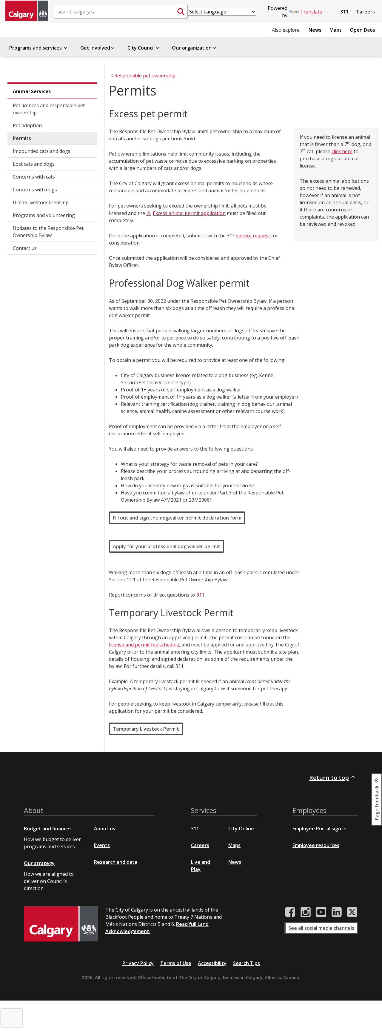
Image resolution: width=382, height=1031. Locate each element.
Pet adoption (27, 125)
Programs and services (36, 47)
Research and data (115, 862)
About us (104, 828)
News (315, 30)
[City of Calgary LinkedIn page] (337, 912)
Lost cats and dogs (34, 164)
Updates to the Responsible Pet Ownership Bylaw (48, 232)
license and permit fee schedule (144, 644)
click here (342, 151)
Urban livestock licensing (41, 202)
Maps (335, 30)
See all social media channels (321, 928)
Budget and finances (48, 828)
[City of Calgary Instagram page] (306, 912)
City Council (141, 47)
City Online (241, 828)
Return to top (329, 778)
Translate (311, 11)
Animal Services (32, 91)
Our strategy (39, 863)
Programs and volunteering (44, 215)
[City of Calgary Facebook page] (290, 912)
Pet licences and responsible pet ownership (49, 109)
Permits (22, 138)
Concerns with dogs (35, 189)
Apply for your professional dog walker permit (166, 546)
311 (345, 11)
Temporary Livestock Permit (146, 729)
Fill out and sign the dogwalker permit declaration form (177, 517)
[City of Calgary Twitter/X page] (352, 912)
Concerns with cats (34, 176)
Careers (366, 11)
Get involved (95, 47)
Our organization (192, 47)
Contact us (25, 248)
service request (253, 235)
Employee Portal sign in (319, 828)
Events (102, 845)
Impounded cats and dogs (41, 151)
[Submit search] (180, 11)
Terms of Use (175, 963)
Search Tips (246, 963)
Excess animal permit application (189, 213)
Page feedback (376, 802)
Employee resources (315, 845)
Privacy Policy (138, 963)
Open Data (362, 30)
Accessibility (212, 963)
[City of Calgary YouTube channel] (321, 912)
